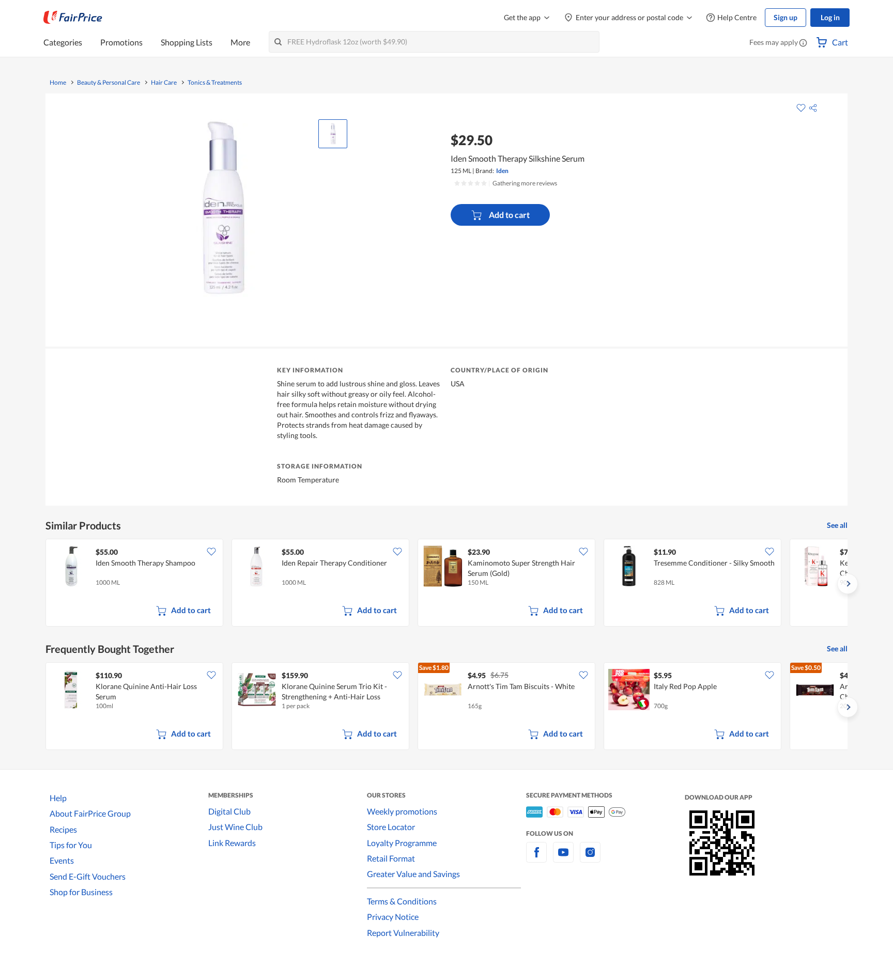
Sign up (785, 17)
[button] (803, 43)
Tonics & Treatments (215, 83)
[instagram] (590, 858)
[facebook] (536, 858)
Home (58, 83)
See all (837, 525)
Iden (502, 171)
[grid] (446, 584)
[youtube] (563, 858)
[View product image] (333, 133)
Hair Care (164, 83)
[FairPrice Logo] (72, 17)
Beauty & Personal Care (108, 83)
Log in (830, 17)
